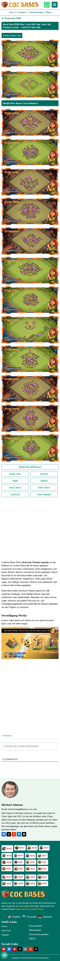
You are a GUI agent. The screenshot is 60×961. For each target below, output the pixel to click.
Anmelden (7, 735)
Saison (11, 12)
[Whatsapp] (47, 5)
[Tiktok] (9, 834)
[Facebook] (3, 834)
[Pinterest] (14, 949)
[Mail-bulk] (24, 834)
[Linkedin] (19, 834)
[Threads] (36, 949)
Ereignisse (21, 12)
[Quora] (25, 949)
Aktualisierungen (36, 12)
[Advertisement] (30, 529)
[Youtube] (3, 949)
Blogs (49, 12)
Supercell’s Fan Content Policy (29, 909)
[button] (30, 643)
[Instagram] (14, 834)
